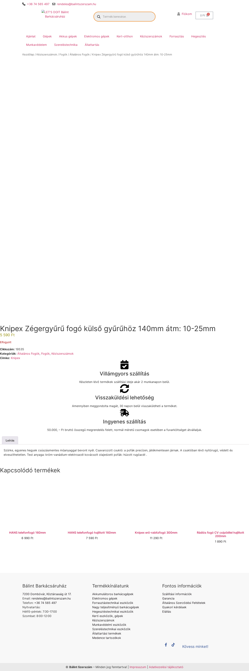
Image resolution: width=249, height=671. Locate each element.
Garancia (168, 598)
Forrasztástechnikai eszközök (112, 603)
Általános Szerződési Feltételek (183, 603)
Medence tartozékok (106, 638)
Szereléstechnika (65, 45)
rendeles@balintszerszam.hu (76, 4)
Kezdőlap (28, 54)
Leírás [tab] (10, 440)
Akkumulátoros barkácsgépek (112, 594)
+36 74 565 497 (38, 4)
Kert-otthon (125, 36)
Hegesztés (198, 36)
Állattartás (92, 45)
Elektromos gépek (96, 36)
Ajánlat (31, 36)
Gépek (47, 36)
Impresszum (138, 667)
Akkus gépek (68, 36)
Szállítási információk (177, 594)
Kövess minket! (195, 646)
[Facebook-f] (167, 646)
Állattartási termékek (106, 633)
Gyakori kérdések (174, 607)
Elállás (166, 611)
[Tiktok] (175, 646)
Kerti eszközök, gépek (107, 616)
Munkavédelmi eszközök (109, 624)
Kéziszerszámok (151, 36)
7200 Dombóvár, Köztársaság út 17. (46, 594)
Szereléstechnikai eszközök (111, 629)
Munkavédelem (36, 45)
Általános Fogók (80, 54)
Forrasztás (177, 36)
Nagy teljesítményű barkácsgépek (115, 607)
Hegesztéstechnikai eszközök (112, 611)
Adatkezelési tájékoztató (166, 667)
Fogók (63, 54)
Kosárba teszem (27, 547)
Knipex (15, 358)
